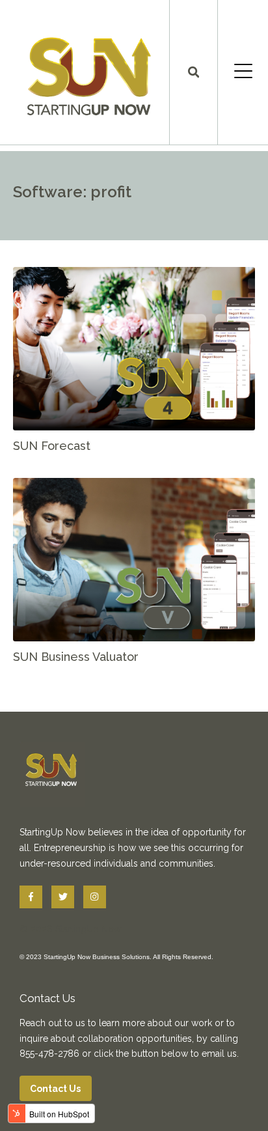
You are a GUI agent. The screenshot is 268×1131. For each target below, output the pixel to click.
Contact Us (55, 1088)
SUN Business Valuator (76, 656)
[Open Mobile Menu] (243, 72)
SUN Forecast (51, 446)
